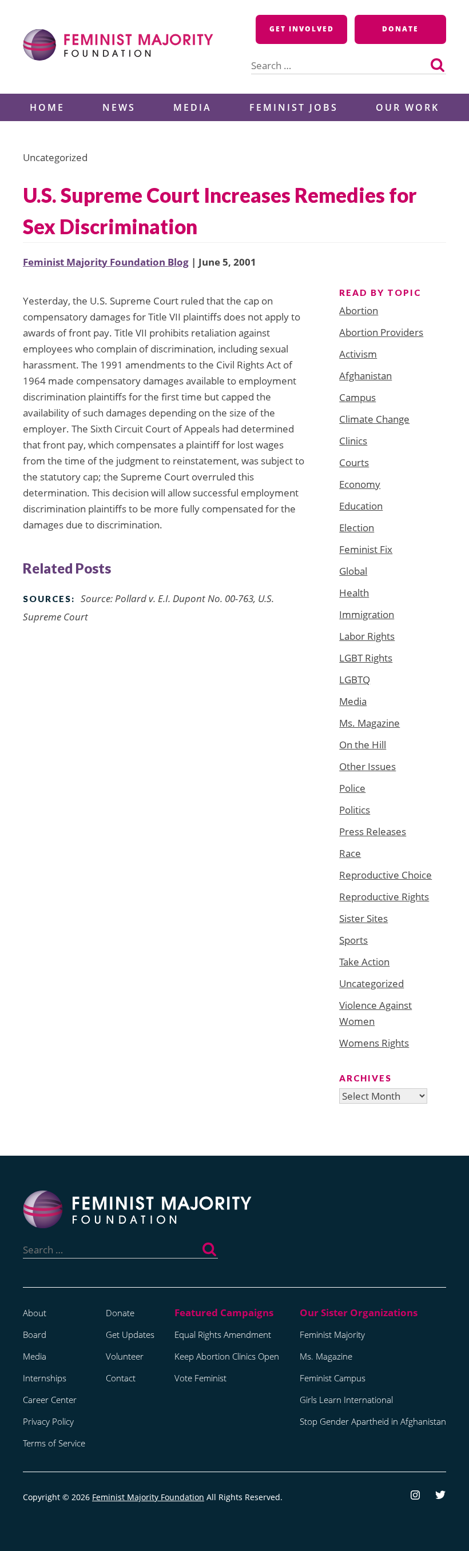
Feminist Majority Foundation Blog (106, 261)
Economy (359, 484)
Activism (358, 353)
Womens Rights (374, 1042)
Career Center (50, 1399)
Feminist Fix (365, 549)
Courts (354, 462)
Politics (354, 809)
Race (350, 853)
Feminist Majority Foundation (148, 1497)
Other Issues (367, 766)
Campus (357, 397)
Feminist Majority (332, 1334)
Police (352, 788)
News (119, 107)
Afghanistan (365, 375)
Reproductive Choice (385, 874)
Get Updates (130, 1334)
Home (47, 107)
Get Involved (301, 29)
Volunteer (125, 1356)
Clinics (353, 440)
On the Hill (362, 744)
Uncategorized (371, 983)
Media (192, 107)
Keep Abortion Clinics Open (226, 1356)
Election (356, 527)
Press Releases (372, 831)
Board (34, 1334)
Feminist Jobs (293, 107)
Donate (400, 29)
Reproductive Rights (384, 896)
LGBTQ (354, 679)
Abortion (358, 310)
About (34, 1312)
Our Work (407, 107)
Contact (121, 1378)
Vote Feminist (200, 1378)
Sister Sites (363, 918)
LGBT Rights (365, 657)
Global (353, 571)
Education (361, 505)
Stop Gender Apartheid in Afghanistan (373, 1421)
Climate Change (374, 419)
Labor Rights (367, 636)
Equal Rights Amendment (222, 1334)
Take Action (364, 961)
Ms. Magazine (369, 723)
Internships (44, 1378)
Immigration (366, 614)
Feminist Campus (332, 1378)
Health (354, 592)
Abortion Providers (381, 332)
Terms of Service (54, 1443)
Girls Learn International (346, 1399)
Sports (353, 940)
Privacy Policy (48, 1421)
